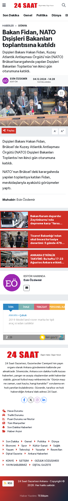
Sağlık (56, 445)
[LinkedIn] (44, 400)
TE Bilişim (43, 495)
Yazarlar (40, 449)
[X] (31, 400)
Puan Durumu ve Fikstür (21, 419)
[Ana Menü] (4, 5)
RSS (9, 483)
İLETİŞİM (24, 460)
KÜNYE (10, 460)
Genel (27, 15)
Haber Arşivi (14, 431)
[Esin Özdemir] (11, 282)
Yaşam (10, 449)
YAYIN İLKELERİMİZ (16, 465)
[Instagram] (37, 400)
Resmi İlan (56, 449)
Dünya (56, 15)
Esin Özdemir (33, 280)
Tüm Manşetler (16, 423)
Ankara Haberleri (38, 453)
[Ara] (64, 5)
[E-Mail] (27, 288)
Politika (41, 15)
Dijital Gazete (14, 453)
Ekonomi (11, 445)
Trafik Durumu (15, 415)
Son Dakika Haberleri (19, 427)
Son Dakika (11, 15)
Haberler (8, 26)
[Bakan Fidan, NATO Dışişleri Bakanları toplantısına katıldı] (34, 106)
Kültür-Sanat (40, 445)
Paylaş (11, 130)
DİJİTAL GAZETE (42, 465)
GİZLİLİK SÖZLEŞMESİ (47, 460)
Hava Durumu (15, 411)
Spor (24, 445)
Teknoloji (24, 449)
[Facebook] (24, 400)
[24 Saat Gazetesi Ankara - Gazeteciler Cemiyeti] (34, 5)
